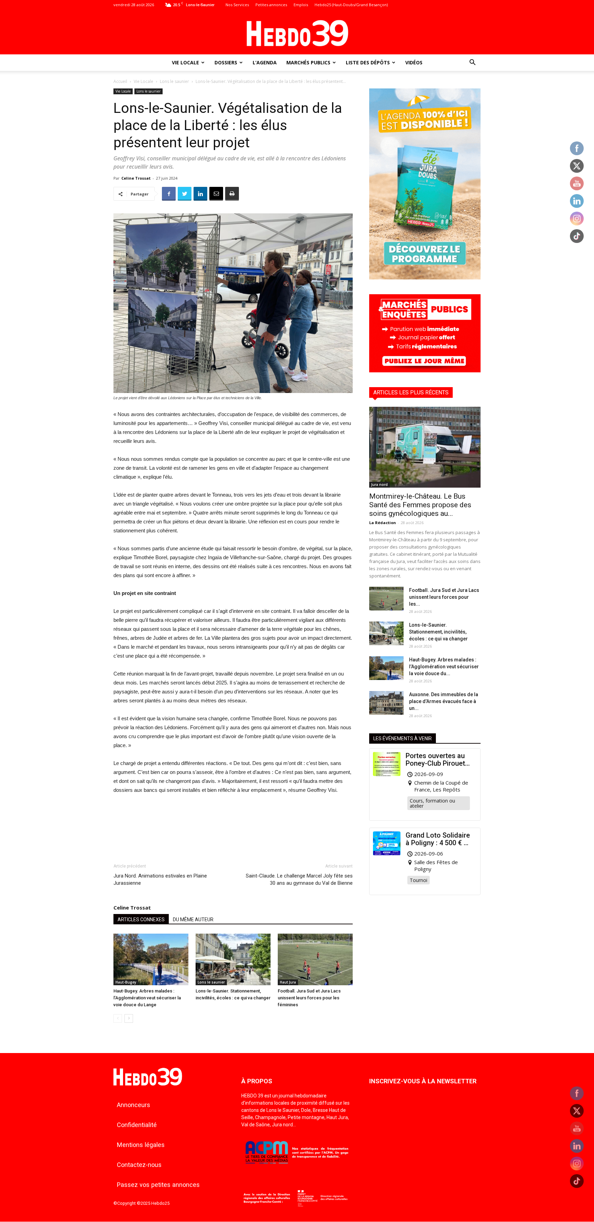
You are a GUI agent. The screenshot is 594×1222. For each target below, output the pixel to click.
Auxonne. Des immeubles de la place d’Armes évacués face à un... (443, 701)
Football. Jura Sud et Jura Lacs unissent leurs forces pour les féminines (309, 997)
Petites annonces (271, 4)
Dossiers (225, 62)
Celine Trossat (136, 178)
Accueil (120, 81)
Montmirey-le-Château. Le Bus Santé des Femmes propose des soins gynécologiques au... (420, 505)
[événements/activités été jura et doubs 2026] (425, 277)
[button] (472, 63)
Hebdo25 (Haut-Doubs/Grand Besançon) (351, 4)
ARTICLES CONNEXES (141, 919)
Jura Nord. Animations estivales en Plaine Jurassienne (160, 879)
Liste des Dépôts (368, 62)
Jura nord (379, 484)
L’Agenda (265, 62)
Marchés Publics (308, 62)
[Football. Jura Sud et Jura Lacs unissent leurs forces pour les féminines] (315, 959)
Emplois (301, 4)
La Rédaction (382, 522)
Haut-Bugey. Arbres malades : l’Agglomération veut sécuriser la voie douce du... (444, 666)
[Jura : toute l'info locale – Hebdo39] (297, 32)
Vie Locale (185, 62)
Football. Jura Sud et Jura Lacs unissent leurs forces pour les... (444, 597)
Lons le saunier (174, 81)
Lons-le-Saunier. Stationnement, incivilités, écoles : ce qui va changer (438, 631)
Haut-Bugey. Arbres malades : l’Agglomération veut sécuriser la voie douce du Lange (147, 997)
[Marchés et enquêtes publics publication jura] (425, 370)
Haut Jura (288, 982)
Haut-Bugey (126, 982)
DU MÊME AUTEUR (193, 919)
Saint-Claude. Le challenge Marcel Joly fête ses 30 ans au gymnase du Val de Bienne (299, 879)
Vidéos (413, 62)
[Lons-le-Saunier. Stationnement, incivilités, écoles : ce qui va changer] (233, 959)
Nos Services (237, 4)
